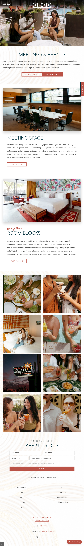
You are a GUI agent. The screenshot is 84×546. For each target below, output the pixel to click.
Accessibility (62, 497)
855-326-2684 (48, 531)
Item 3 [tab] (42, 129)
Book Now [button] (6, 4)
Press (22, 492)
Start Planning (16, 164)
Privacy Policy (62, 502)
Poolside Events (52, 74)
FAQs (22, 507)
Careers (62, 492)
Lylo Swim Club (82, 88)
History (22, 497)
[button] (80, 4)
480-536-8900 (45, 526)
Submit (42, 469)
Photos (22, 502)
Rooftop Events (32, 74)
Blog (62, 487)
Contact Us (21, 487)
